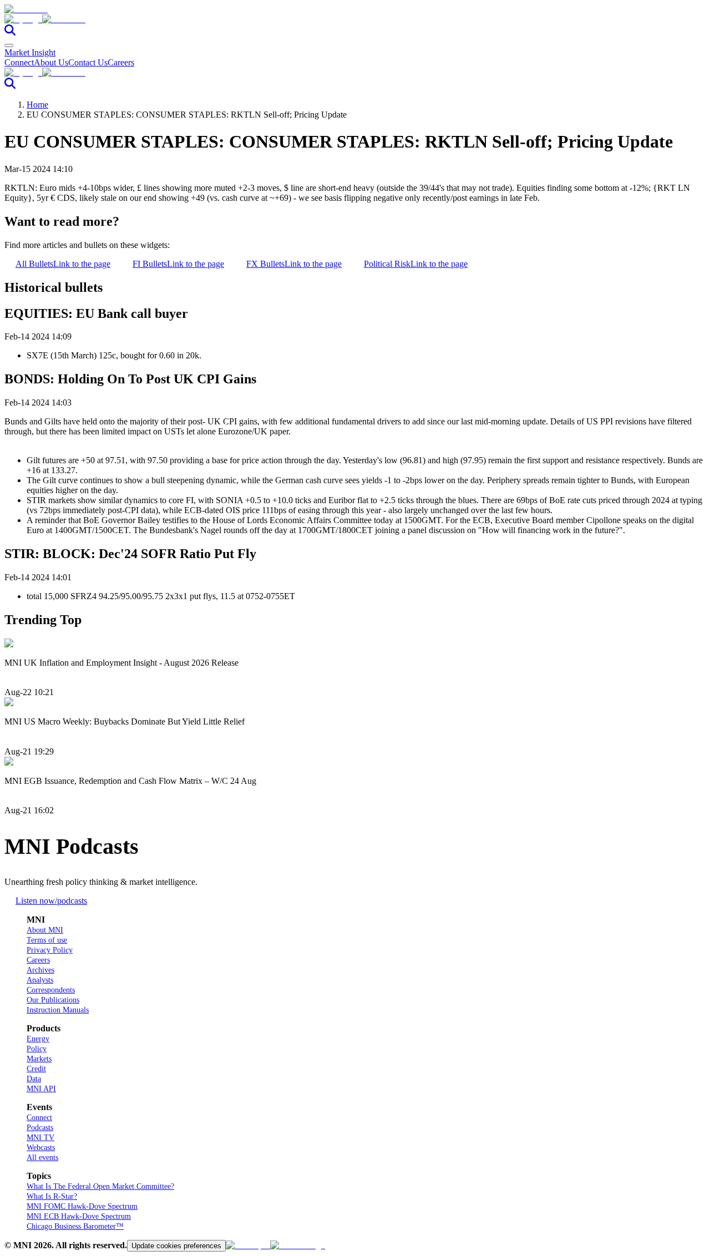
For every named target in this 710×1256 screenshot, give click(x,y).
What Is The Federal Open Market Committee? (100, 1186)
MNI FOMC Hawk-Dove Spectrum (82, 1206)
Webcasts (41, 1147)
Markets (39, 1059)
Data (34, 1079)
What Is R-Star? (52, 1196)
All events (42, 1157)
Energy (38, 1039)
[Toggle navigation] (8, 45)
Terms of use (47, 940)
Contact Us (88, 62)
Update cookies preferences (176, 1246)
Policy (37, 1049)
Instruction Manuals (58, 1010)
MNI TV (40, 1137)
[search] (10, 32)
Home (37, 104)
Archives (40, 970)
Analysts (40, 980)
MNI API (41, 1089)
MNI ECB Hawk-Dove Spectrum (79, 1216)
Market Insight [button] (29, 52)
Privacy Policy (50, 950)
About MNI (45, 930)
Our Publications (53, 1000)
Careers (121, 62)
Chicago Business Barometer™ (75, 1226)
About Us (51, 62)
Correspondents (51, 990)
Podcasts (40, 1127)
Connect (19, 62)
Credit (36, 1069)
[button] (355, 19)
